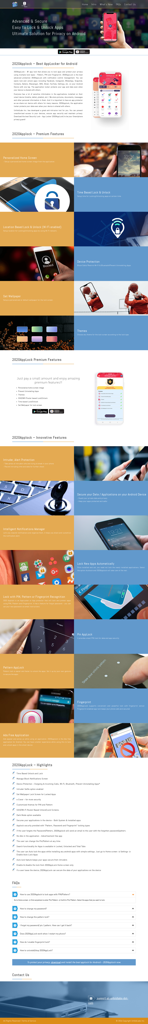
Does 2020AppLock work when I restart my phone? (43, 933)
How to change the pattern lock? (34, 917)
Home (85, 4)
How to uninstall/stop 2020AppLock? (36, 950)
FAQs (118, 4)
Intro (93, 4)
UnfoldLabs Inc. (138, 1021)
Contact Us (130, 4)
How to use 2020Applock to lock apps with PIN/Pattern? (45, 894)
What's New (106, 4)
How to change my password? (33, 908)
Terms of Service (29, 1021)
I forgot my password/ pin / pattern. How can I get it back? (46, 925)
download (56, 962)
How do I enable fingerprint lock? (35, 942)
